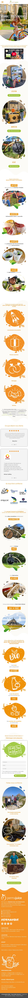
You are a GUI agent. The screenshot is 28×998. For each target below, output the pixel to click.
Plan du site (4, 989)
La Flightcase (18, 974)
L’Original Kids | (11, 973)
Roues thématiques (7, 979)
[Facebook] (2, 924)
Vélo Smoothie (5, 929)
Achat (3, 942)
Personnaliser (6, 970)
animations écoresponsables (13, 903)
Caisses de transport (15, 944)
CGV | (2, 986)
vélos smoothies (13, 905)
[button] (13, 444)
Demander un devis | (7, 950)
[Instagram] (8, 924)
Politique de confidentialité (8, 987)
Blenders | (24, 944)
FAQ (3, 938)
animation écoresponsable (7, 415)
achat (10, 412)
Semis (18, 931)
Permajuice (4, 902)
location (3, 906)
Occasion (14, 946)
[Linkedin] (5, 924)
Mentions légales (8, 986)
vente (10, 906)
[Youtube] (11, 924)
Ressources (15, 950)
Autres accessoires (6, 946)
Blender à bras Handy (15, 936)
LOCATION (4, 935)
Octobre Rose (4, 982)
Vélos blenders (5, 944)
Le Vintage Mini (10, 974)
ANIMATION (4, 928)
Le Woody (17, 973)
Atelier (21, 950)
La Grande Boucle (19, 982)
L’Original (3, 973)
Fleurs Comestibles (11, 931)
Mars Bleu (11, 982)
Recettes (24, 936)
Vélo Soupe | (13, 929)
